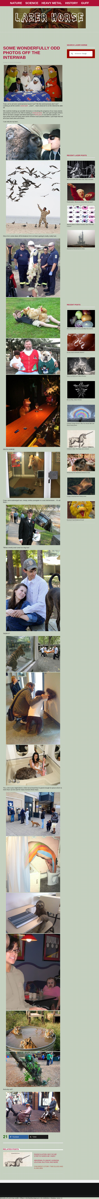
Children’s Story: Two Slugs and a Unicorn (78, 449)
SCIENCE (31, 3)
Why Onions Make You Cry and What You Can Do (80, 328)
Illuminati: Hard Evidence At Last (75, 520)
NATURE (16, 3)
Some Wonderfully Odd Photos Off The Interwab (31, 53)
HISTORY (71, 3)
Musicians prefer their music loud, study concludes (80, 179)
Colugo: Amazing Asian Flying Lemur (76, 496)
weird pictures (37, 113)
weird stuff (23, 106)
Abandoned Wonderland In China (76, 249)
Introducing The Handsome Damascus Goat (78, 472)
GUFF (85, 3)
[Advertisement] (49, 36)
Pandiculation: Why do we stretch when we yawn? (80, 202)
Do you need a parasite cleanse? (75, 352)
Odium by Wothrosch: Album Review (76, 376)
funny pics (38, 114)
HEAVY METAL (52, 3)
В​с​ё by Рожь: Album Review (74, 400)
